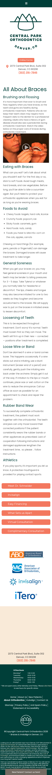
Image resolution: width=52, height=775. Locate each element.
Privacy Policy (22, 705)
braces (16, 746)
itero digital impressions (16, 748)
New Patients (35, 697)
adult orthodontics (26, 752)
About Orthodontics (14, 700)
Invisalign (30, 700)
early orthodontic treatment (11, 750)
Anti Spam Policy (38, 705)
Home (13, 697)
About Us (22, 697)
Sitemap (9, 705)
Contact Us (42, 700)
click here (47, 686)
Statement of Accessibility (26, 708)
